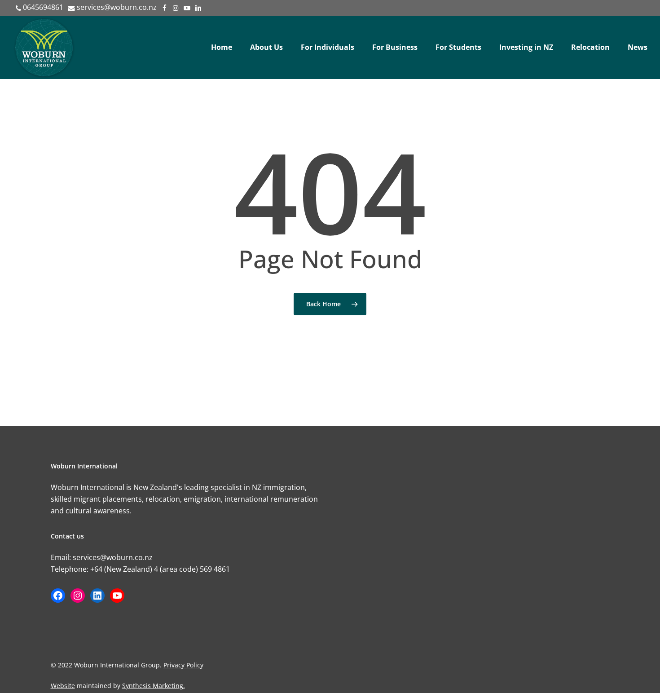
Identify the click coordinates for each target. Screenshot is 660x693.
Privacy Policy (183, 665)
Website (63, 685)
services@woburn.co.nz (117, 7)
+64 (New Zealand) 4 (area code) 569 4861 (160, 569)
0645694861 (43, 7)
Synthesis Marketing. (153, 685)
